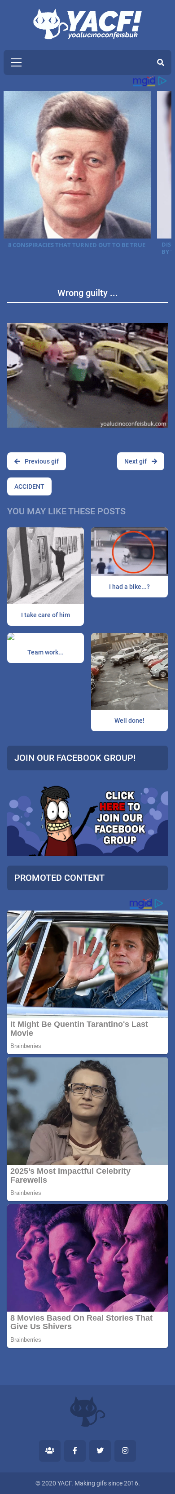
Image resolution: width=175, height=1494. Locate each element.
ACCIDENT (29, 486)
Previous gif (41, 461)
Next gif (136, 461)
